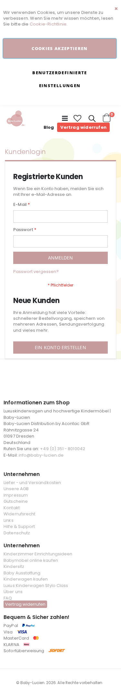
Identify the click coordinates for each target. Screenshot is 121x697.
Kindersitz (14, 566)
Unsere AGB (16, 489)
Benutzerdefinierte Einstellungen (59, 79)
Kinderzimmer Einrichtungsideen (38, 554)
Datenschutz (17, 533)
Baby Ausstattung (22, 573)
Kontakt (11, 508)
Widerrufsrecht (19, 514)
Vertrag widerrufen (83, 127)
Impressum (16, 495)
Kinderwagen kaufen (26, 579)
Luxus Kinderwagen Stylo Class (36, 585)
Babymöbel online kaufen (31, 560)
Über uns (13, 592)
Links (8, 520)
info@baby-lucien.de (41, 455)
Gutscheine (16, 501)
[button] (77, 118)
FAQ (8, 598)
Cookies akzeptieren (60, 48)
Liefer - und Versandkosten (32, 483)
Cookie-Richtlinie (48, 24)
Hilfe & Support (19, 526)
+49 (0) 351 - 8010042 (62, 449)
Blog (49, 127)
